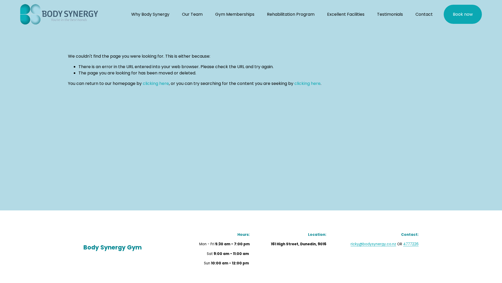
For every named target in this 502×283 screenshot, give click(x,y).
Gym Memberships (234, 14)
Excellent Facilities (345, 14)
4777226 (411, 244)
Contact (424, 14)
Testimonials (390, 14)
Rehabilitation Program (291, 14)
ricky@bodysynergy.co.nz (373, 244)
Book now (463, 14)
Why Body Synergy (150, 14)
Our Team (192, 14)
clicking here (156, 83)
